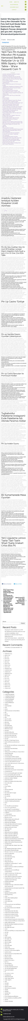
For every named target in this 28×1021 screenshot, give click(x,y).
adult (6, 707)
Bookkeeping (7, 746)
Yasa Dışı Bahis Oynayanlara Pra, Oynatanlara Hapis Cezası (10, 111)
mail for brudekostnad (9, 853)
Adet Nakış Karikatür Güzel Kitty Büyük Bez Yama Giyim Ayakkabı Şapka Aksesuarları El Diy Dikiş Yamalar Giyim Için (12, 101)
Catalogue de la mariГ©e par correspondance (14, 751)
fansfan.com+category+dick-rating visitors (13, 781)
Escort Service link (8, 779)
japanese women (8, 817)
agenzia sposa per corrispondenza (12, 710)
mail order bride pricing (10, 856)
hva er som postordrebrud (10, 807)
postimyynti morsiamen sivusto (11, 914)
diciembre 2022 (8, 668)
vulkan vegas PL (8, 979)
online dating (7, 899)
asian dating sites (8, 725)
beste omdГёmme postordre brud (12, 741)
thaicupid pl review (9, 958)
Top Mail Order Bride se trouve (11, 966)
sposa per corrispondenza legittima (12, 950)
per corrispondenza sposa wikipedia (12, 907)
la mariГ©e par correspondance (11, 825)
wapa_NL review (8, 986)
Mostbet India (7, 883)
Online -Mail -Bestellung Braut (11, 897)
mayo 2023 (7, 660)
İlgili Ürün (4, 126)
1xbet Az (6, 704)
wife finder (7, 994)
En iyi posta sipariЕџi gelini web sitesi (12, 774)
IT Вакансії (7, 812)
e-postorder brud (8, 771)
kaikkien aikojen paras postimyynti (12, 819)
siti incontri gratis (8, 945)
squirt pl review (8, 952)
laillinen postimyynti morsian (11, 827)
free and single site (9, 789)
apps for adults (8, 718)
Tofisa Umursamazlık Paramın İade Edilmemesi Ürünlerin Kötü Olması (10, 104)
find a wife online (8, 783)
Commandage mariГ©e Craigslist (12, 756)
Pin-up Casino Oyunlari (7, 127)
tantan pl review (8, 956)
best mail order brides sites (10, 735)
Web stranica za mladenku (10, 988)
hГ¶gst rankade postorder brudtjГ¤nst (13, 810)
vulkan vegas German (9, 978)
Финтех (6, 999)
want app (7, 983)
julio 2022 (7, 676)
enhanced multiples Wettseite (11, 778)
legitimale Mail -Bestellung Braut (11, 837)
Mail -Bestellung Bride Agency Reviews (13, 848)
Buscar (4, 621)
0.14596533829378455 (9, 697)
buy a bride (7, 750)
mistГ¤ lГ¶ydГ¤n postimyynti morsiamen (13, 876)
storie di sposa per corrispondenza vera (13, 953)
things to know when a (9, 960)
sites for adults (8, 940)
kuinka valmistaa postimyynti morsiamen (13, 824)
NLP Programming (9, 894)
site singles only (8, 938)
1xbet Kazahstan (8, 705)
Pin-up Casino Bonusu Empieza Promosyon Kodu (9, 119)
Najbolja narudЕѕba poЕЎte (10, 892)
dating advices (8, 764)
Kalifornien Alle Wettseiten (10, 822)
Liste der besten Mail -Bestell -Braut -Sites (13, 845)
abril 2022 (7, 681)
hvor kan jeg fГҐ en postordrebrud (12, 809)
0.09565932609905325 (9, 696)
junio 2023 (7, 658)
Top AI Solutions (8, 963)
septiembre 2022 (8, 673)
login (6, 846)
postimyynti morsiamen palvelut (11, 912)
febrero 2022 (7, 684)
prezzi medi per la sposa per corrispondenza (14, 919)
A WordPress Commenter (10, 647)
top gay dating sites (9, 965)
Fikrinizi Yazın (5, 94)
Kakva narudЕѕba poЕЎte (10, 820)
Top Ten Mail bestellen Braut (11, 968)
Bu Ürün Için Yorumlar (7, 116)
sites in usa (7, 943)
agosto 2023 (7, 655)
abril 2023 (7, 661)
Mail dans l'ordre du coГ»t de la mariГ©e (13, 851)
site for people (8, 937)
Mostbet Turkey (8, 889)
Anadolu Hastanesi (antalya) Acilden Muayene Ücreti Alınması (11, 74)
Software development (9, 948)
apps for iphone (8, 720)
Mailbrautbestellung (9, 861)
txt (5, 971)
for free (6, 784)
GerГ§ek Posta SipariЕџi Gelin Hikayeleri (13, 799)
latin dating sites (8, 828)
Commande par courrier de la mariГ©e (13, 758)
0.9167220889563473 (9, 702)
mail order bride (8, 855)
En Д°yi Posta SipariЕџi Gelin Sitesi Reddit (13, 776)
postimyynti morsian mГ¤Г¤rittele (12, 915)
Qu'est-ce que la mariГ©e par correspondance (15, 920)
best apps (7, 730)
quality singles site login (10, 922)
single (6, 935)
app (5, 712)
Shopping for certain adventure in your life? (14, 629)
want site (6, 984)
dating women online (9, 768)
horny (6, 802)
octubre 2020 (8, 688)
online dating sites (8, 901)
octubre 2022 (7, 671)
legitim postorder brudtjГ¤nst (11, 835)
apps (6, 717)
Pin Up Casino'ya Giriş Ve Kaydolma (10, 132)
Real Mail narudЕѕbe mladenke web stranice (14, 924)
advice (6, 709)
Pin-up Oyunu (5, 97)
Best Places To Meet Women (11, 737)
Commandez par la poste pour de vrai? (13, 760)
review (6, 929)
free (5, 787)
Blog (6, 743)
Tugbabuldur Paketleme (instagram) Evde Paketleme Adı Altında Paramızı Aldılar (12, 87)
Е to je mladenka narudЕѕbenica (11, 996)
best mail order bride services (11, 733)
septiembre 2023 (8, 653)
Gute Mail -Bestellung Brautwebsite (12, 801)
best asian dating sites (9, 732)
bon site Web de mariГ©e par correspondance (15, 745)
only (6, 902)
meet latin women (8, 865)
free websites (7, 796)
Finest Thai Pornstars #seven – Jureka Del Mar (14, 638)
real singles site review (9, 927)
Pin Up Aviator (5, 99)
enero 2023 (7, 666)
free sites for (7, 794)
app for (6, 714)
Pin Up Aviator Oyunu (7, 89)
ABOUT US (19, 647)
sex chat (6, 932)
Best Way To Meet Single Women (12, 740)
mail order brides (8, 858)
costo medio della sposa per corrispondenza (14, 763)
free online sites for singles (10, 792)
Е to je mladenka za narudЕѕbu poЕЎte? (13, 997)
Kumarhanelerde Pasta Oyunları (10, 136)
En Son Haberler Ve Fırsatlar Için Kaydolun (12, 106)
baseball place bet (9, 727)
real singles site (8, 925)
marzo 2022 (7, 683)
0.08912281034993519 (9, 694)
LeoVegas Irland (8, 843)
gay (5, 797)
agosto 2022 (7, 675)
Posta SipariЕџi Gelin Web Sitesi (11, 910)
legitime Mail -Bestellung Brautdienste (13, 840)
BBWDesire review (9, 728)
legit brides (7, 830)
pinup (5, 210)
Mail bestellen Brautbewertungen (12, 850)
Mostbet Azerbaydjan (9, 881)
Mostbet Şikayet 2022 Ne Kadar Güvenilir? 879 (14, 888)
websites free (7, 993)
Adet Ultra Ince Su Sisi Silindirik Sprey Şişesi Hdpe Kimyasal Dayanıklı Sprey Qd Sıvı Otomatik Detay (12, 130)
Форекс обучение (9, 1001)
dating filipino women (9, 766)
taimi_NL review (8, 955)
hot (5, 804)
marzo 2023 (7, 663)
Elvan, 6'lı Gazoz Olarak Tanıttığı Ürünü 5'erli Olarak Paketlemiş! (11, 143)
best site (6, 738)
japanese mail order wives (10, 815)
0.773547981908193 (9, 700)
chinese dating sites (9, 753)
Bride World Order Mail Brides (11, 748)
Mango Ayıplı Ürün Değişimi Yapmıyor (11, 115)
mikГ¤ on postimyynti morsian (11, 874)
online (6, 896)
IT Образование (8, 814)
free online (7, 791)
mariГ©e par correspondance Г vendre (13, 863)
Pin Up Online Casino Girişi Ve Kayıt (10, 117)
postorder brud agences (10, 917)
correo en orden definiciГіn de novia (12, 761)
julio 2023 (7, 657)
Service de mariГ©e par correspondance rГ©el (15, 930)
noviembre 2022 (8, 670)
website (6, 989)
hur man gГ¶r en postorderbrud (11, 805)
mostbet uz (7, 891)
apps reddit (7, 723)
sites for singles (8, 942)
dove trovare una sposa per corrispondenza (14, 769)
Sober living (7, 947)
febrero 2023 (7, 665)
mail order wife (8, 860)
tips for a (6, 961)
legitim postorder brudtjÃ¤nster (11, 833)
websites (6, 991)
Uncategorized (5, 42)
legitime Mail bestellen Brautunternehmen (13, 842)
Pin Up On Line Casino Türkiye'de (10, 134)
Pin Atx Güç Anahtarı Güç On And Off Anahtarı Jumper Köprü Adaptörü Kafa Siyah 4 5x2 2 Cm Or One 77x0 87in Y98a (12, 78)
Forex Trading (8, 786)
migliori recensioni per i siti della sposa (13, 873)
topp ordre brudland (9, 970)
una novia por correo (9, 973)
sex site (6, 933)
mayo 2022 (7, 680)
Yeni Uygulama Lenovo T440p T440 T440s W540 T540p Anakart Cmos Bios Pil (12, 92)
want (6, 981)
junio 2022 (7, 678)
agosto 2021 (7, 686)
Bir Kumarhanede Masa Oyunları (10, 90)
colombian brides (8, 755)
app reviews (7, 715)
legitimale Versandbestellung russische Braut (14, 838)
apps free (7, 722)
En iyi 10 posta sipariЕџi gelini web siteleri (13, 773)
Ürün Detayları (5, 135)
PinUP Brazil (7, 909)
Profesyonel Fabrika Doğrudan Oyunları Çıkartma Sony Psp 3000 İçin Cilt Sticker (12, 108)
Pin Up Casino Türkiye (7, 80)
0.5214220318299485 (9, 699)
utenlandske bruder (9, 976)
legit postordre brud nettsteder (11, 832)
